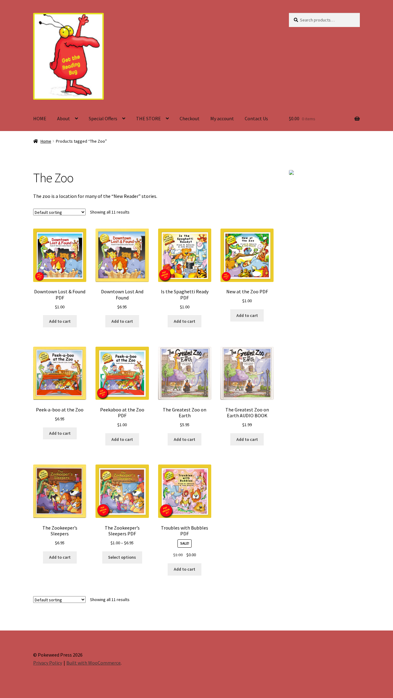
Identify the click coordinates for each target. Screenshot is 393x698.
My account (222, 118)
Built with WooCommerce (93, 663)
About (63, 118)
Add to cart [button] (60, 321)
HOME (39, 118)
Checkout (190, 118)
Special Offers (103, 118)
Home (46, 141)
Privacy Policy (47, 663)
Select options (122, 557)
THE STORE (148, 118)
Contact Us (256, 118)
